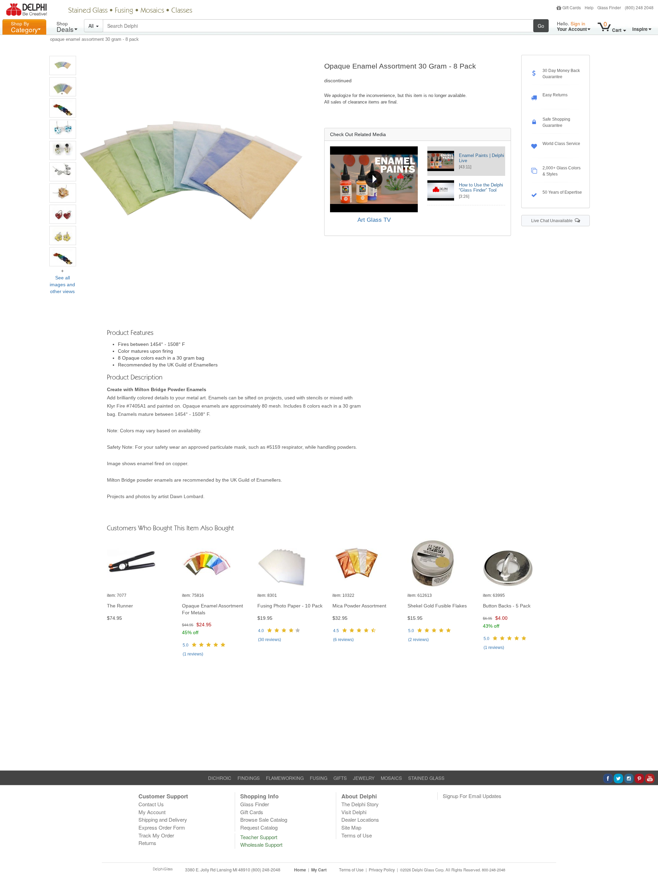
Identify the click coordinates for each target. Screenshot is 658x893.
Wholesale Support (261, 844)
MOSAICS (391, 778)
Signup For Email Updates (472, 795)
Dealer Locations (360, 819)
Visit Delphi (353, 812)
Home (300, 870)
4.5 (336, 630)
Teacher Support (258, 837)
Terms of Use (356, 835)
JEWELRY (364, 778)
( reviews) (193, 654)
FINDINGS (248, 778)
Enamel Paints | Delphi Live (481, 158)
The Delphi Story (360, 804)
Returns (147, 842)
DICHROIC (219, 778)
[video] (373, 179)
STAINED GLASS (426, 778)
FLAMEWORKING (285, 778)
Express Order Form (161, 827)
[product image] (141, 563)
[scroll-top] (648, 874)
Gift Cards (571, 7)
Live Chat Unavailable (553, 220)
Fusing (124, 11)
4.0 (261, 630)
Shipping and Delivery (162, 819)
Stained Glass (88, 11)
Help (589, 7)
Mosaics (152, 11)
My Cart (319, 870)
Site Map (351, 827)
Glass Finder (609, 7)
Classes (181, 11)
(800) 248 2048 (639, 7)
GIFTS (340, 778)
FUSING (318, 778)
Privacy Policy (382, 870)
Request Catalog (259, 827)
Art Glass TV (374, 220)
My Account (152, 812)
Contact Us (151, 804)
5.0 (185, 645)
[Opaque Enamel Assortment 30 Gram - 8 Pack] (62, 65)
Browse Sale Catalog (263, 819)
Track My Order (156, 835)
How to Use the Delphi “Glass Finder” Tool (481, 187)
